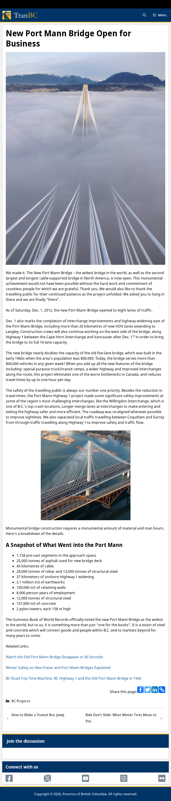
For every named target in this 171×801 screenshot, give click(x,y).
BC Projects (21, 701)
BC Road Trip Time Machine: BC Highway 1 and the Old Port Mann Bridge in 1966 (73, 678)
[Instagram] (123, 778)
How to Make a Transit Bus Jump (38, 714)
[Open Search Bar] (144, 15)
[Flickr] (161, 778)
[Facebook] (9, 778)
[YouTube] (85, 778)
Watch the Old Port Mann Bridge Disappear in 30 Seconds (54, 656)
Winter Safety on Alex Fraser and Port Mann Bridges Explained (58, 667)
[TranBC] (19, 15)
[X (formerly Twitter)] (47, 778)
